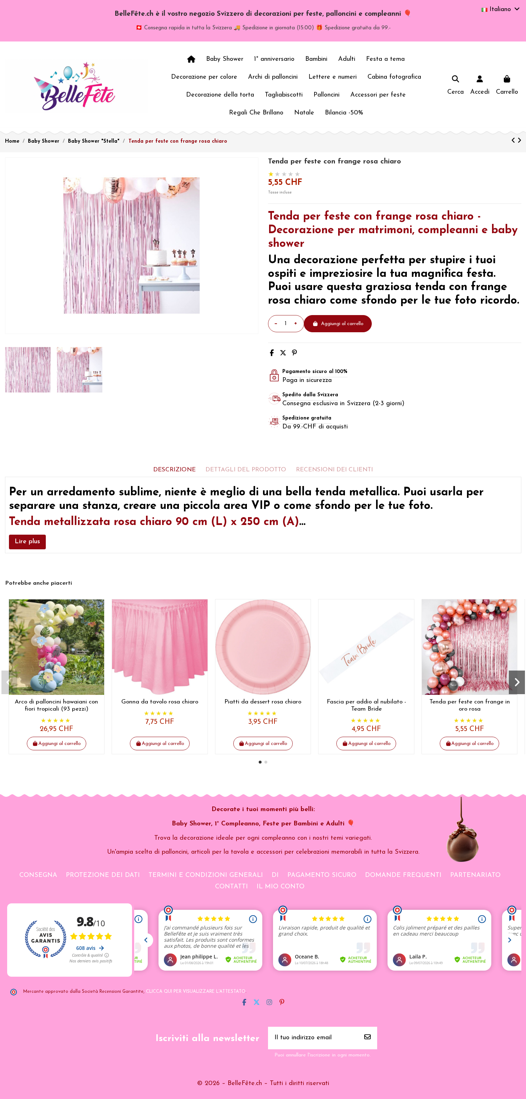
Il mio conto (281, 887)
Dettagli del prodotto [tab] (245, 470)
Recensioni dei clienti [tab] (334, 470)
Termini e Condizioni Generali (205, 875)
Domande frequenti (403, 875)
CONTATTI (231, 887)
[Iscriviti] (367, 1038)
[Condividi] (272, 353)
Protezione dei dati (103, 875)
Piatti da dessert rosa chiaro (262, 702)
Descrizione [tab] (174, 470)
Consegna (38, 875)
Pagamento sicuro (321, 875)
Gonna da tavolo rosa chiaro (159, 702)
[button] (260, 762)
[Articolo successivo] (519, 141)
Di (275, 875)
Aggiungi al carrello (342, 324)
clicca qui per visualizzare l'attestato (195, 992)
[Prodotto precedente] (514, 141)
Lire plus (27, 542)
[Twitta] (283, 353)
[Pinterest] (294, 353)
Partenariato (475, 875)
